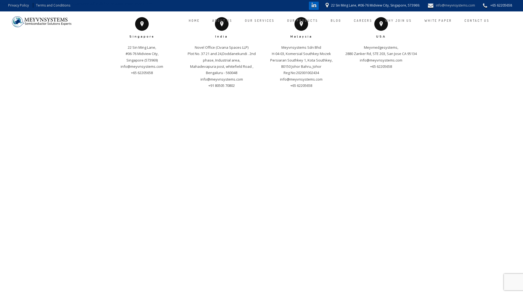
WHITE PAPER (438, 21)
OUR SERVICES (260, 21)
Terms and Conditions (53, 5)
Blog (336, 21)
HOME (194, 21)
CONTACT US (476, 21)
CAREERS (363, 21)
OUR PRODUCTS (302, 21)
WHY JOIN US (398, 21)
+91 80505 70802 (221, 85)
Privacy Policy (18, 5)
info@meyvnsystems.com (455, 5)
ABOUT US (222, 21)
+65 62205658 (142, 72)
